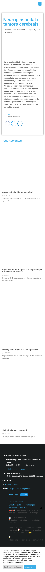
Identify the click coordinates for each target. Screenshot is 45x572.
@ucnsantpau (13, 507)
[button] (40, 4)
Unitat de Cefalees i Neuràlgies (22, 505)
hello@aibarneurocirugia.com (17, 469)
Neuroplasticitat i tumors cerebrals (18, 192)
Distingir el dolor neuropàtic (15, 430)
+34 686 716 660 (11, 484)
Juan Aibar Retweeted (16, 502)
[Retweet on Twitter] (7, 502)
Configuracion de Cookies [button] (13, 567)
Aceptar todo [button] (29, 567)
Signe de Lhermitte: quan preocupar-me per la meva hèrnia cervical (22, 270)
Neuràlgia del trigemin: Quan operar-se (20, 349)
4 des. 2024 (23, 507)
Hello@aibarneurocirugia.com (18, 489)
